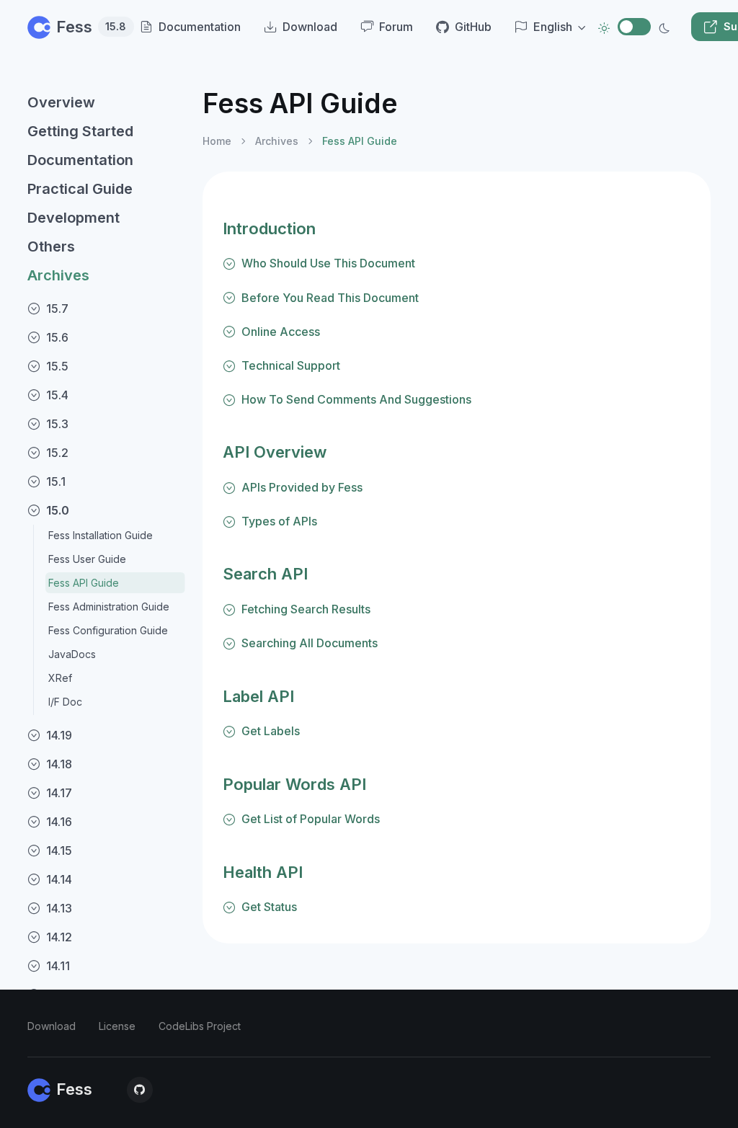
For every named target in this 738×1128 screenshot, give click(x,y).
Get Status (269, 907)
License (117, 1026)
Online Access (280, 331)
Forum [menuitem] (396, 26)
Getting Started (80, 131)
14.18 (59, 764)
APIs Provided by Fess (302, 487)
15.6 (57, 337)
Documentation (80, 160)
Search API (265, 573)
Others (51, 246)
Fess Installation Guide (100, 535)
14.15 (59, 850)
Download (51, 1026)
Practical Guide (80, 188)
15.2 (57, 452)
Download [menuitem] (310, 26)
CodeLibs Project (200, 1026)
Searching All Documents (309, 643)
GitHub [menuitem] (473, 26)
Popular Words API (294, 784)
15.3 (57, 424)
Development (73, 217)
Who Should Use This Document (328, 263)
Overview (61, 102)
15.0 (57, 510)
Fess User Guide (87, 559)
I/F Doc (65, 702)
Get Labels (270, 731)
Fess (83, 26)
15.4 (57, 395)
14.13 (59, 908)
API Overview (274, 452)
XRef (60, 678)
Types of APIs (279, 521)
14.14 (59, 879)
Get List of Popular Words (310, 819)
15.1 (56, 481)
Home (217, 141)
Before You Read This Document (330, 297)
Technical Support (290, 365)
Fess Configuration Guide (108, 630)
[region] (106, 595)
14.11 (58, 966)
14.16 (59, 821)
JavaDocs (72, 654)
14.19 (59, 735)
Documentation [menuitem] (200, 26)
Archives (58, 275)
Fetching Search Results (305, 609)
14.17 (59, 793)
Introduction (269, 228)
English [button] (552, 26)
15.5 (57, 366)
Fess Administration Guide (108, 606)
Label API (258, 696)
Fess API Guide (83, 583)
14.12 (59, 937)
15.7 (57, 308)
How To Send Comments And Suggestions (356, 399)
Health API (263, 872)
